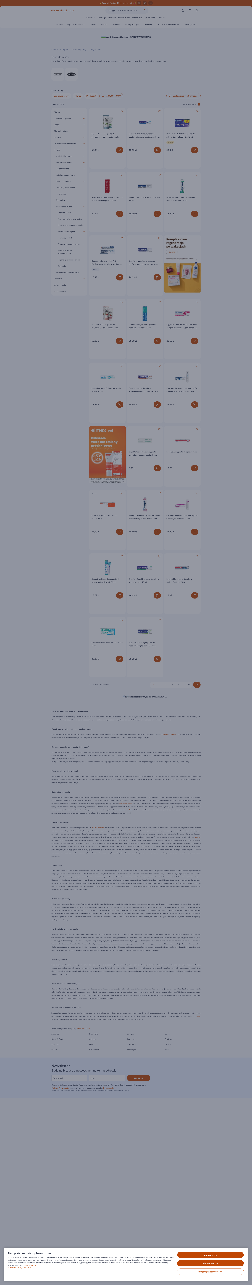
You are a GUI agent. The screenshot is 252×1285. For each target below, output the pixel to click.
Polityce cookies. (29, 1265)
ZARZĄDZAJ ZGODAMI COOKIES (211, 1271)
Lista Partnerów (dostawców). (20, 1268)
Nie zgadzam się (210, 1263)
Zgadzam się (210, 1255)
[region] (126, 1264)
